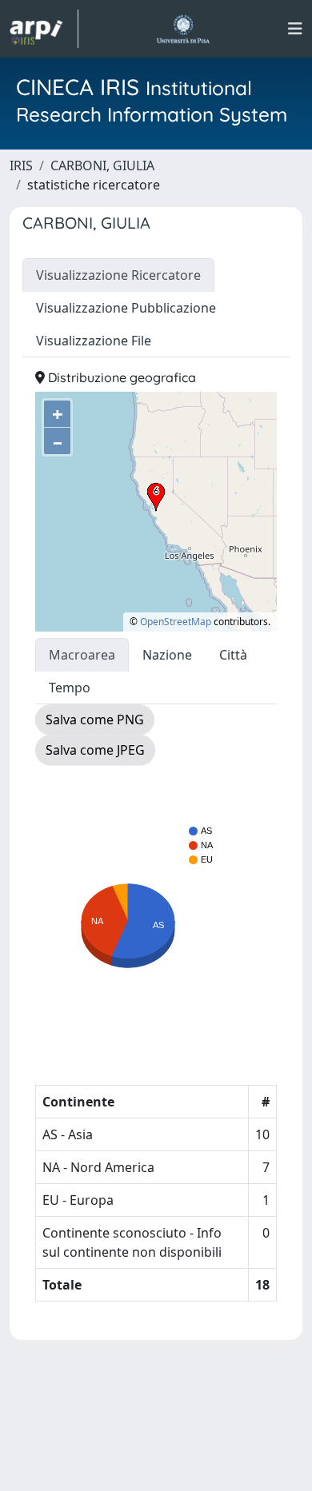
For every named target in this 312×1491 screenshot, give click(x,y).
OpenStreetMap (175, 621)
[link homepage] (44, 29)
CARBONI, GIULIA (102, 165)
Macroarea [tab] (82, 655)
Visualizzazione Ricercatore (118, 275)
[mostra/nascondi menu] (295, 29)
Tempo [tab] (69, 687)
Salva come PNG (95, 719)
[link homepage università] (183, 29)
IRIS (21, 165)
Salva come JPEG (95, 750)
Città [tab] (233, 655)
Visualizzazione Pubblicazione (126, 308)
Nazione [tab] (167, 655)
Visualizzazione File (93, 340)
